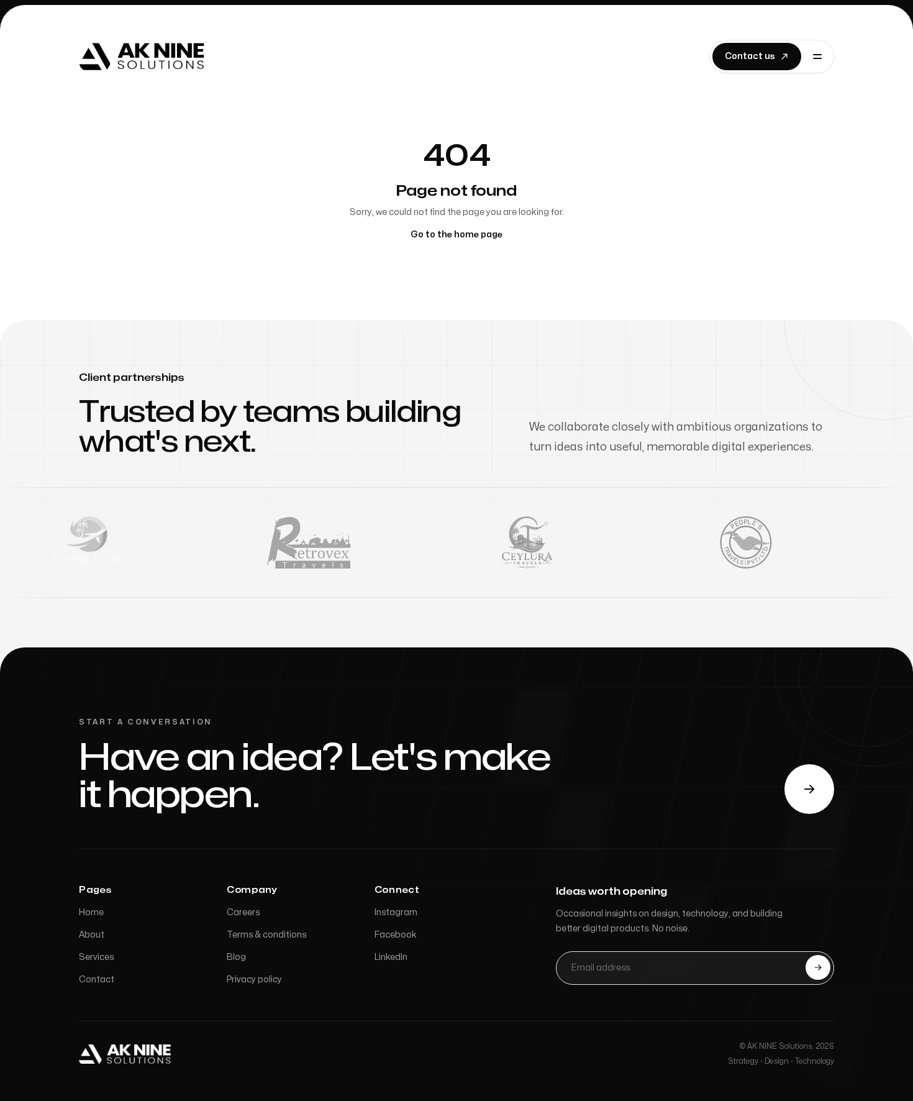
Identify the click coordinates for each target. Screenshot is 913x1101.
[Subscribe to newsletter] (818, 967)
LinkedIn (391, 957)
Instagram (396, 912)
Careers (243, 912)
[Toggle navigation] (817, 56)
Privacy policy (254, 979)
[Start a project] (809, 789)
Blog (236, 957)
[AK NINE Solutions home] (126, 1054)
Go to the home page (456, 235)
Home (91, 912)
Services (96, 957)
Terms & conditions (266, 935)
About (91, 935)
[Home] (143, 56)
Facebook (396, 935)
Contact (96, 979)
